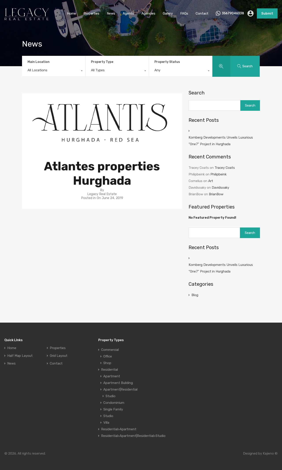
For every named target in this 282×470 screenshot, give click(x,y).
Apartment (111, 376)
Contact (202, 13)
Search (197, 93)
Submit (267, 13)
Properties (91, 13)
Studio (110, 396)
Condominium (113, 403)
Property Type (102, 62)
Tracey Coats (225, 168)
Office (107, 356)
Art (210, 181)
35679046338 (233, 13)
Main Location (39, 62)
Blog (194, 295)
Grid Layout (58, 355)
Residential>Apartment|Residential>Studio (133, 436)
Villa (106, 423)
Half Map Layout (20, 355)
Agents (128, 13)
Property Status (167, 62)
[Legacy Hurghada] (26, 21)
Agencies (148, 13)
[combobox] (53, 71)
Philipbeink (218, 174)
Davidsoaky (220, 188)
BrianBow (216, 194)
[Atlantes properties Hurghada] (102, 148)
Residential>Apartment (118, 429)
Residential (109, 370)
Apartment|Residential (120, 389)
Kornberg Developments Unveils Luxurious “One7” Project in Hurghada (221, 140)
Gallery (168, 13)
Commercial (110, 350)
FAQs (184, 13)
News (111, 13)
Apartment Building (118, 383)
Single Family (113, 409)
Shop (107, 363)
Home (71, 13)
